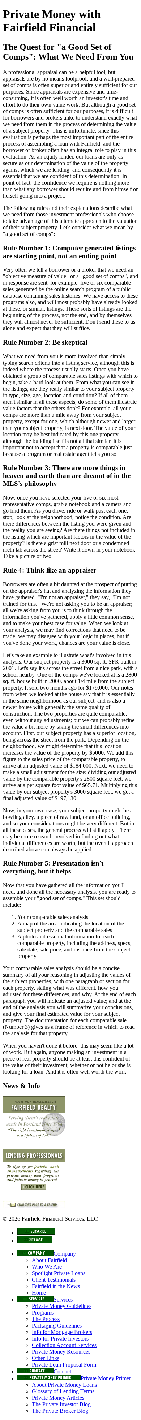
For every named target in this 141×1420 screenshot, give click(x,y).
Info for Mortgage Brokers (62, 1332)
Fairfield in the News (56, 1286)
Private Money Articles (58, 1398)
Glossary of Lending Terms (63, 1391)
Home (39, 1293)
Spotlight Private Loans (58, 1273)
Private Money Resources (61, 1351)
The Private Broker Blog (60, 1411)
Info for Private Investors (60, 1338)
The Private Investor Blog (61, 1404)
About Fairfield (49, 1260)
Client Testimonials (54, 1280)
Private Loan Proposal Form (64, 1364)
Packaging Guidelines (57, 1325)
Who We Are (47, 1267)
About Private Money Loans (64, 1385)
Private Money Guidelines (61, 1306)
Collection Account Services (64, 1345)
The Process (46, 1319)
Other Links (45, 1358)
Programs (43, 1312)
